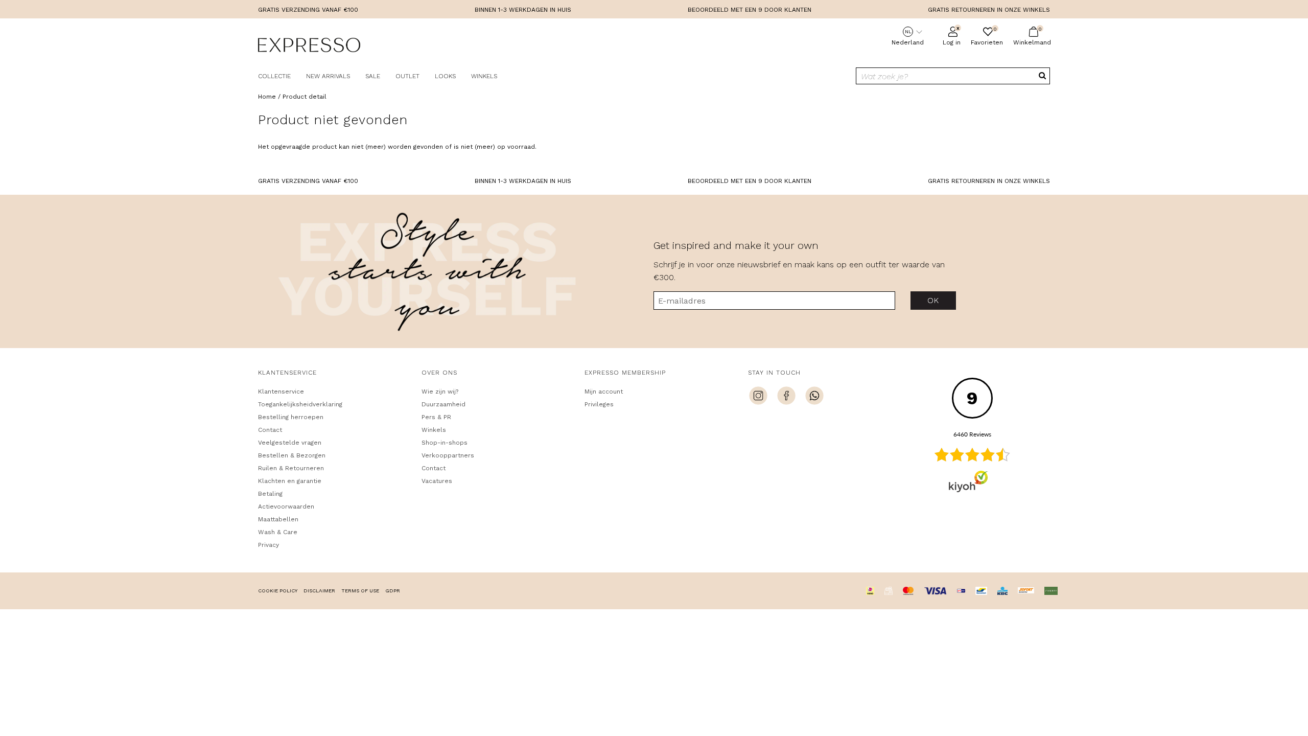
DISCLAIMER (319, 590)
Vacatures (437, 481)
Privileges (599, 404)
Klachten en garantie (289, 481)
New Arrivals (328, 76)
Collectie (274, 76)
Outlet (407, 76)
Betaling (270, 493)
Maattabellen (278, 519)
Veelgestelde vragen (289, 442)
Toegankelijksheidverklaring (300, 404)
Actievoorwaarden (286, 506)
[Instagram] (758, 397)
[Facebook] (786, 397)
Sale (372, 76)
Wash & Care (277, 532)
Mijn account (604, 391)
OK (933, 300)
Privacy (268, 544)
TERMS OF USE (360, 590)
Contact (270, 429)
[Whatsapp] (814, 397)
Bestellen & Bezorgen (291, 455)
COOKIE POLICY (277, 590)
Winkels (484, 76)
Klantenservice (281, 391)
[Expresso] (309, 46)
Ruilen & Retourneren (291, 468)
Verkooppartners (448, 455)
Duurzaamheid (443, 404)
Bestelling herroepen (290, 417)
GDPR (392, 590)
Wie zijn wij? (440, 391)
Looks (445, 76)
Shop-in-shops (445, 442)
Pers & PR (436, 417)
